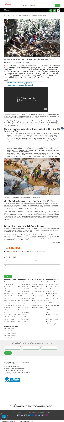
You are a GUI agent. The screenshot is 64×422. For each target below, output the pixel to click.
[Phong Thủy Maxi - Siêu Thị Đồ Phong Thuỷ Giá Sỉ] (8, 3)
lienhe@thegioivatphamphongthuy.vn (15, 368)
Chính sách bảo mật (39, 406)
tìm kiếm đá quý (10, 251)
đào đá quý (33, 251)
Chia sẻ (6, 248)
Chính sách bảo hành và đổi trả (22, 406)
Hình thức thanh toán (31, 405)
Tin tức (27, 62)
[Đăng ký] (54, 10)
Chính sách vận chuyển (47, 405)
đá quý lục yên (41, 251)
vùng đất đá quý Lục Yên (22, 251)
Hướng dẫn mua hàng (16, 405)
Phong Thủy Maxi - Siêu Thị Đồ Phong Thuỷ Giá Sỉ (38, 412)
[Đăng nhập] (50, 10)
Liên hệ (49, 406)
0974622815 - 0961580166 (12, 366)
